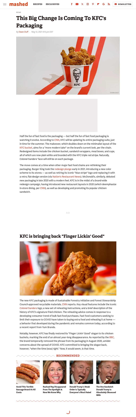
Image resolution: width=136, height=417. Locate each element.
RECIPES (37, 4)
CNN (56, 139)
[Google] (103, 5)
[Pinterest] (93, 5)
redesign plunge (63, 169)
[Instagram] (87, 5)
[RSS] (108, 5)
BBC (111, 337)
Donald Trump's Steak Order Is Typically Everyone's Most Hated (80, 390)
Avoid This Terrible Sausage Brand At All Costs (25, 390)
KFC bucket (26, 147)
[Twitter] (82, 5)
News (18, 12)
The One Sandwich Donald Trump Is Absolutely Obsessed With (106, 391)
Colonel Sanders (28, 308)
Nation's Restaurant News (66, 176)
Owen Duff (23, 32)
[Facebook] (71, 5)
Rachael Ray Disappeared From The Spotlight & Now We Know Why (54, 390)
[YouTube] (77, 5)
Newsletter (124, 4)
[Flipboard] (98, 5)
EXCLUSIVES (52, 4)
